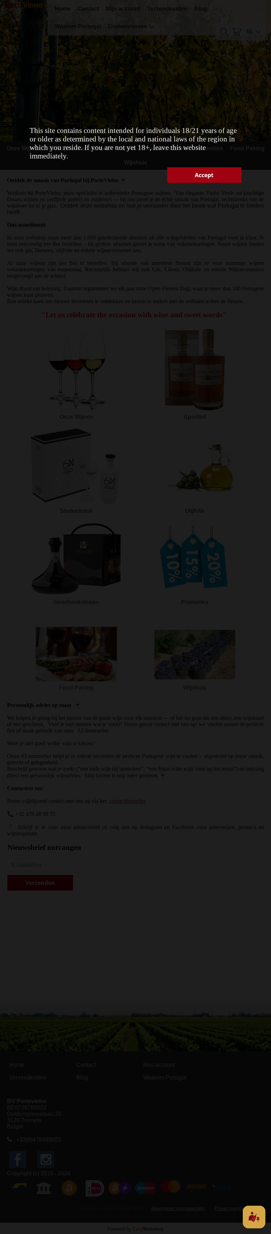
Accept (204, 175)
